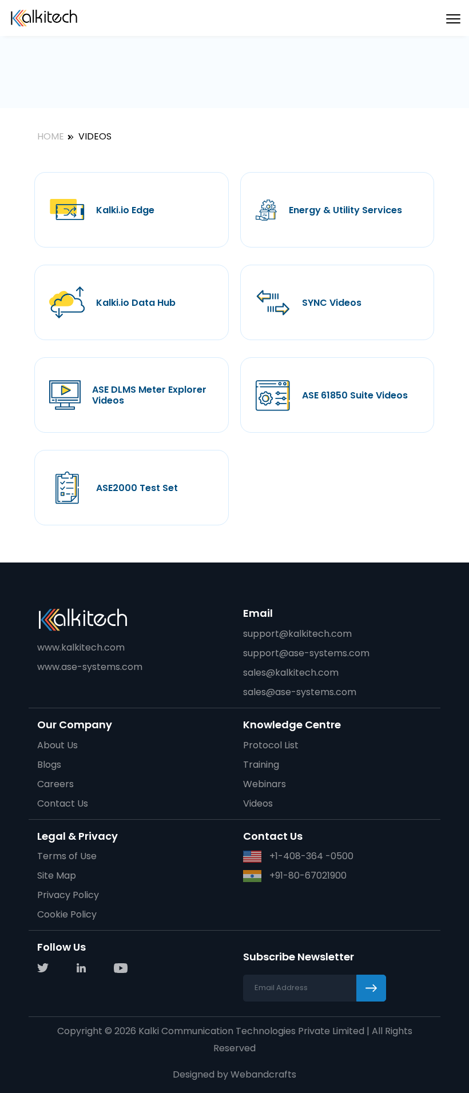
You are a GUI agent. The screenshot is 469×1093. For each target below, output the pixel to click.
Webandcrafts (263, 1074)
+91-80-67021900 (307, 875)
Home (50, 136)
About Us (57, 745)
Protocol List (271, 745)
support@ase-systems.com (306, 653)
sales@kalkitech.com (291, 672)
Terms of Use (67, 856)
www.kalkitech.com (81, 647)
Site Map (56, 875)
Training (261, 764)
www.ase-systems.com (89, 666)
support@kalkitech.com (297, 633)
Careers (55, 784)
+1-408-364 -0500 (310, 856)
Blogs (49, 764)
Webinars (264, 784)
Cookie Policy (67, 914)
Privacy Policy (68, 894)
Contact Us (62, 803)
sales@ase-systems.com (299, 692)
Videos (258, 803)
